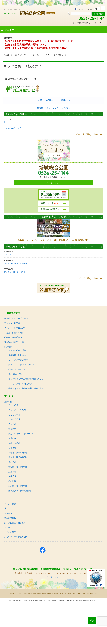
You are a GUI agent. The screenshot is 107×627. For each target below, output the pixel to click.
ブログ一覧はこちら (88, 278)
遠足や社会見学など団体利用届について (26, 379)
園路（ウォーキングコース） (21, 433)
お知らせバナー (37, 55)
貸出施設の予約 (15, 374)
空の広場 (12, 462)
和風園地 (12, 429)
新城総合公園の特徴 (17, 350)
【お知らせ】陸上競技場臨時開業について (25, 44)
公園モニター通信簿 (13, 337)
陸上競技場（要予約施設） (20, 490)
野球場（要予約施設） (18, 486)
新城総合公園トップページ (16, 318)
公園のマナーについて (18, 369)
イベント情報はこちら (87, 134)
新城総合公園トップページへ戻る (53, 108)
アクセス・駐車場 (12, 323)
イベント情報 (10, 504)
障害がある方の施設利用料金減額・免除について (29, 388)
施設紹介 (8, 401)
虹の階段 (12, 481)
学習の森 (12, 438)
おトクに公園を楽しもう (15, 523)
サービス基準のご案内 (18, 360)
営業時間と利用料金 (17, 355)
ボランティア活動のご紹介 (16, 537)
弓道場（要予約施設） (18, 457)
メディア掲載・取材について (21, 384)
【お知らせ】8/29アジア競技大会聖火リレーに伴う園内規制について (38, 41)
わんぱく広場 (14, 419)
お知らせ (8, 513)
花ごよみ (8, 508)
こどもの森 (13, 405)
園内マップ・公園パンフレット (22, 365)
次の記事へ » (63, 100)
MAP (103, 23)
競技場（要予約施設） (18, 467)
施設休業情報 (10, 518)
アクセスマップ (53, 183)
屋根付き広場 (14, 443)
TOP (92, 621)
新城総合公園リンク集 (14, 342)
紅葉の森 (12, 471)
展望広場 (12, 448)
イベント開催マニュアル (15, 328)
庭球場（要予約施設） (18, 452)
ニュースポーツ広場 (17, 410)
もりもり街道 (14, 414)
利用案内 (8, 347)
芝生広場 (12, 476)
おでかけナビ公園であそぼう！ (15, 55)
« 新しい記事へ (45, 100)
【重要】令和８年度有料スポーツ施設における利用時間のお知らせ (37, 48)
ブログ (7, 527)
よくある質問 (10, 532)
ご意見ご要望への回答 (14, 333)
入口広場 (12, 424)
